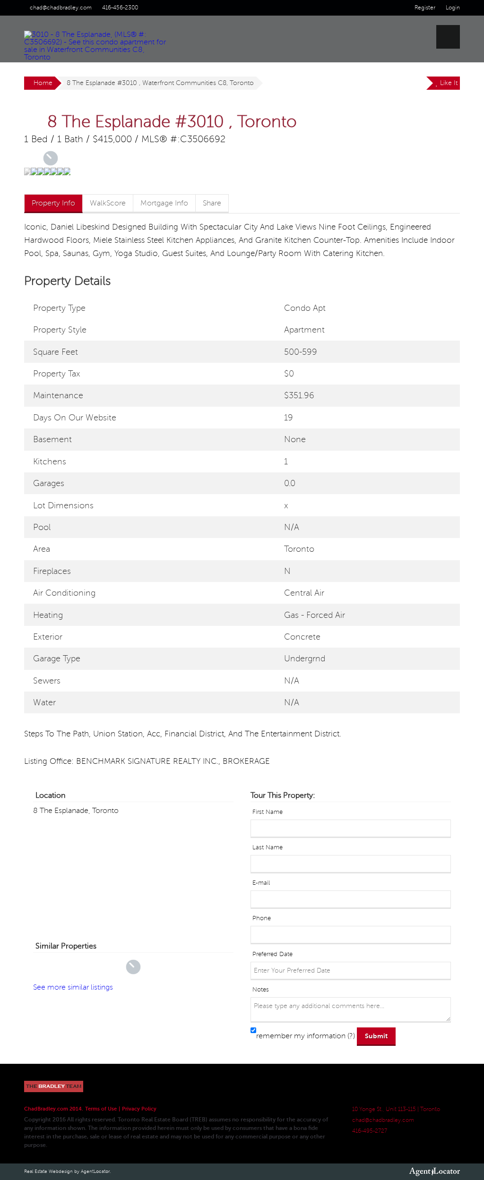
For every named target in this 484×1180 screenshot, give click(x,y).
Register (425, 8)
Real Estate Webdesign (48, 1171)
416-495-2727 (369, 1131)
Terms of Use (101, 1109)
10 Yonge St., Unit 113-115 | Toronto (396, 1109)
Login (453, 8)
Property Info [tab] (53, 203)
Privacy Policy (139, 1109)
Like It (448, 82)
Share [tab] (212, 203)
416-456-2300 (120, 8)
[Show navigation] (448, 37)
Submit (376, 1036)
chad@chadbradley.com (61, 8)
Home (43, 82)
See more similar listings (73, 987)
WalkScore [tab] (108, 203)
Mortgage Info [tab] (164, 203)
